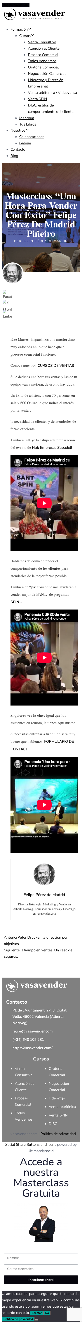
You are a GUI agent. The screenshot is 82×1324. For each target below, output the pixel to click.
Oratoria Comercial (43, 67)
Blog (14, 155)
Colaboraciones (31, 136)
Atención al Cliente (43, 48)
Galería (25, 143)
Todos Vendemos (42, 60)
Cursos (25, 35)
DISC (53, 1123)
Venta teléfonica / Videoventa (52, 92)
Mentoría (26, 118)
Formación (19, 29)
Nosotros (17, 130)
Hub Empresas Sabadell (52, 447)
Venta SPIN (37, 98)
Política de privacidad (58, 1133)
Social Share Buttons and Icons (30, 1144)
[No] (36, 1320)
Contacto (17, 149)
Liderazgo (57, 1098)
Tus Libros (27, 124)
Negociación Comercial (47, 73)
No (47, 1313)
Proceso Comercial (43, 54)
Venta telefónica (62, 1106)
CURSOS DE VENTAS (56, 365)
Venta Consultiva (42, 42)
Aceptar (36, 1313)
